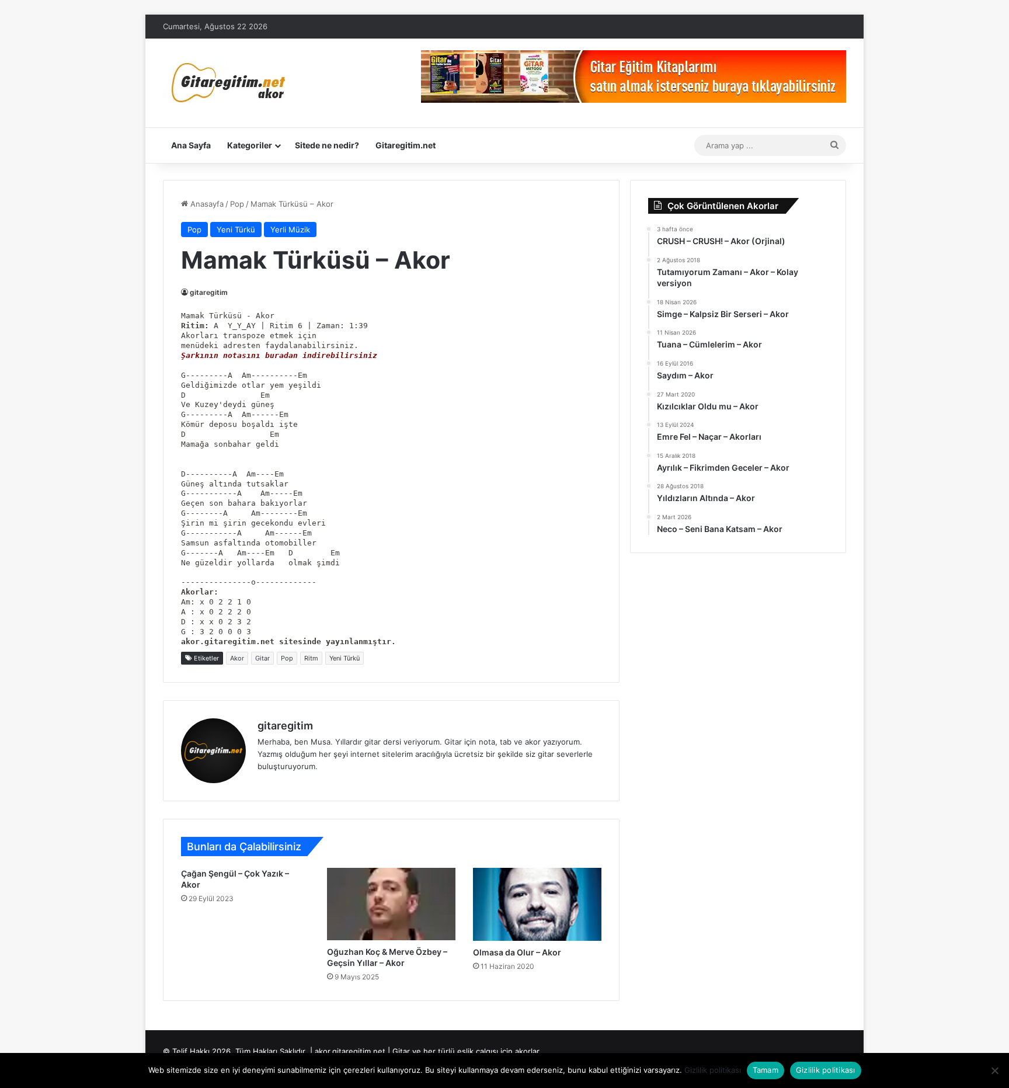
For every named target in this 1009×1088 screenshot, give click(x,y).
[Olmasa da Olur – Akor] (537, 904)
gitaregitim (209, 292)
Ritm (311, 658)
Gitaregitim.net (405, 145)
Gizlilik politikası (712, 1070)
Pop (237, 203)
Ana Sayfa (191, 145)
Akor (237, 658)
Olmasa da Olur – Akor (517, 952)
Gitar (262, 658)
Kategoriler (249, 145)
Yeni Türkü (236, 229)
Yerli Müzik (290, 229)
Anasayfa (206, 203)
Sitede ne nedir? (327, 145)
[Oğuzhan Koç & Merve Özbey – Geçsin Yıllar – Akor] (391, 904)
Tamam (765, 1070)
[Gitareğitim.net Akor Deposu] (230, 83)
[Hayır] (994, 1070)
